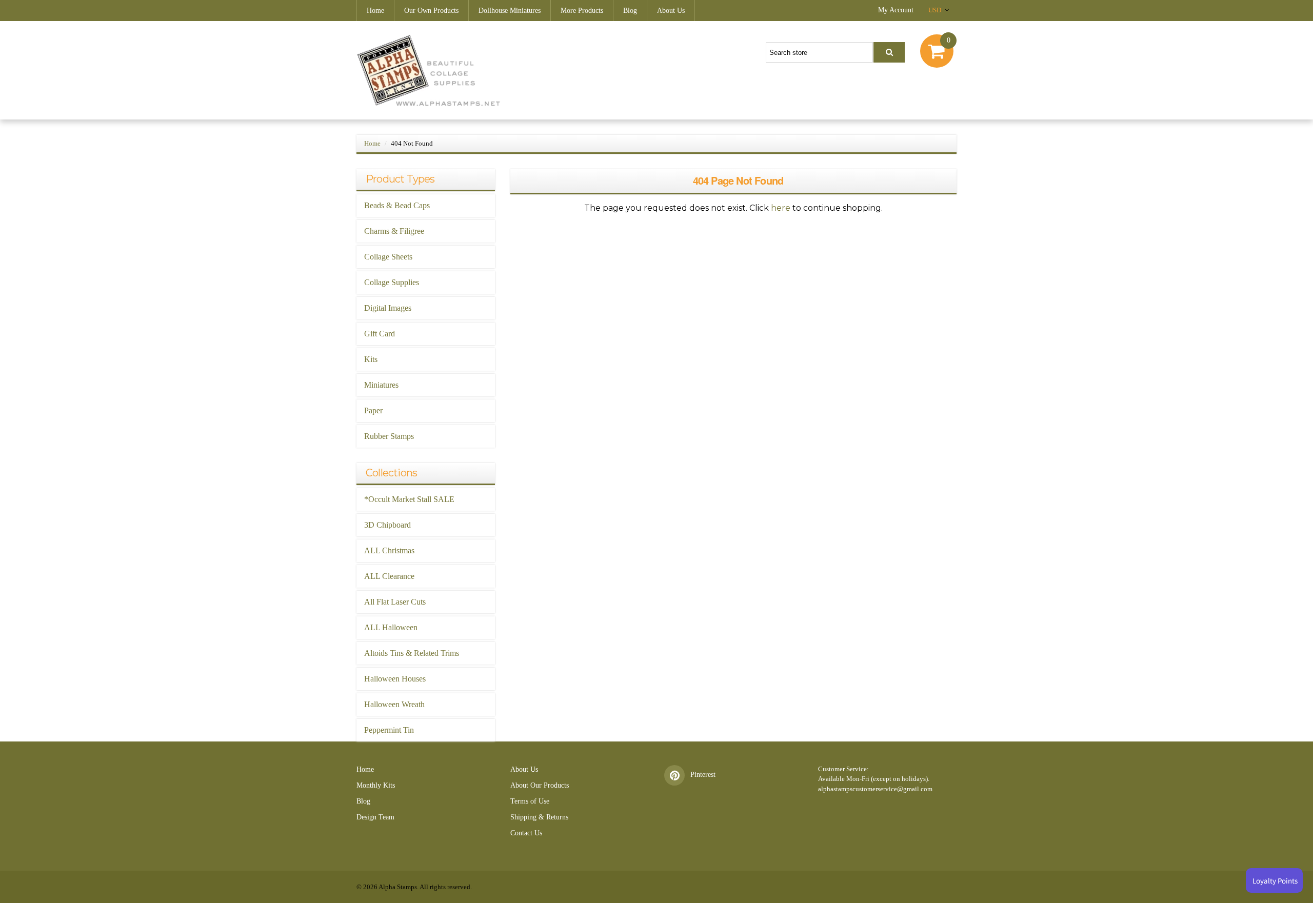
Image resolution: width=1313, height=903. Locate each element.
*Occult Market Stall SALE (409, 499)
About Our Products (539, 785)
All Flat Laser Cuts (395, 601)
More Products (582, 10)
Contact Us (526, 833)
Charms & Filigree (394, 231)
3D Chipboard (387, 524)
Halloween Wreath (394, 704)
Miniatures (381, 384)
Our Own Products (431, 10)
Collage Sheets (388, 256)
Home (375, 10)
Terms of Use (529, 801)
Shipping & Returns (539, 817)
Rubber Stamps (389, 436)
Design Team (375, 817)
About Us (671, 10)
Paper (373, 410)
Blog (630, 10)
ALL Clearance (389, 576)
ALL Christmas (389, 550)
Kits (370, 359)
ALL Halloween (390, 627)
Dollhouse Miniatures (510, 10)
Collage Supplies (391, 282)
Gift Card (379, 333)
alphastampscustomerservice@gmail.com (875, 789)
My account (895, 10)
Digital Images (387, 308)
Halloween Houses (395, 678)
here (780, 208)
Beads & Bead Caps (397, 205)
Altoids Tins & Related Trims (411, 653)
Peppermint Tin (389, 730)
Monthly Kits (375, 785)
